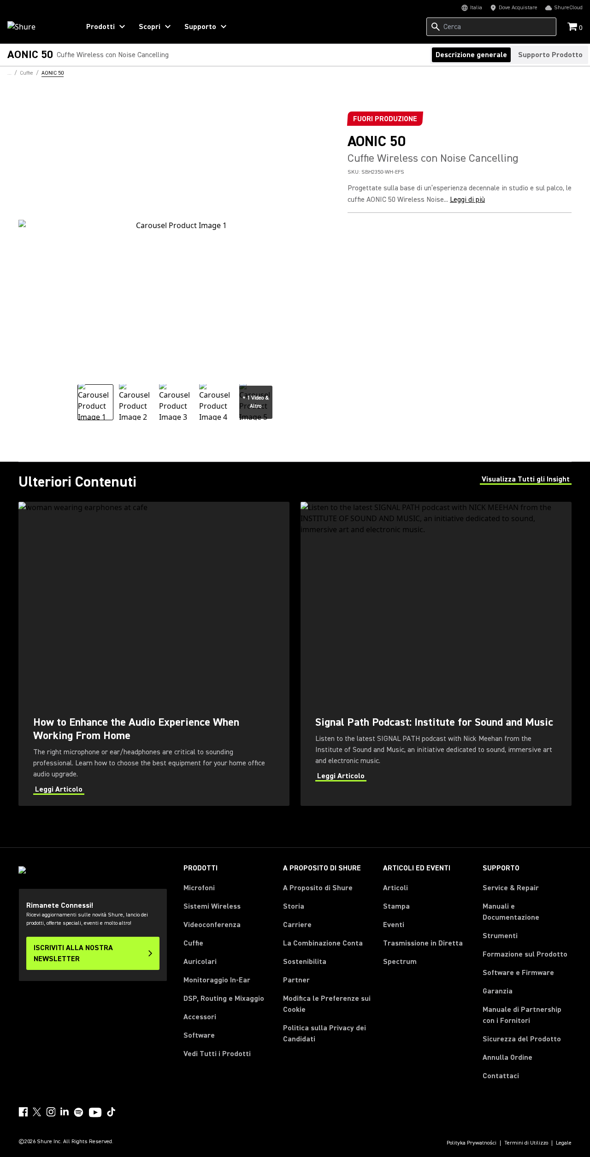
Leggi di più (467, 199)
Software (199, 1035)
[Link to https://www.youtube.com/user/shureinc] (95, 1113)
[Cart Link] (573, 27)
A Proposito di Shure (318, 888)
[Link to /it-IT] (37, 26)
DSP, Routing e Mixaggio (223, 998)
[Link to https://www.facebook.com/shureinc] (23, 1111)
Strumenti (500, 935)
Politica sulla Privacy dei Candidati (324, 1033)
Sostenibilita (304, 961)
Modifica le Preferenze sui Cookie (327, 1004)
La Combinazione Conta (323, 943)
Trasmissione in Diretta (423, 943)
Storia (293, 906)
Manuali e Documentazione (511, 912)
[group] (95, 402)
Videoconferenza (212, 924)
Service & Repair (511, 888)
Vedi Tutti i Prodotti (217, 1053)
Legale (564, 1143)
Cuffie (193, 943)
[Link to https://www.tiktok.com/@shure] (111, 1111)
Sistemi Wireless (212, 906)
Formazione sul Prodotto (525, 954)
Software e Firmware (518, 972)
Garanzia (498, 991)
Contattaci (501, 1076)
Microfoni (199, 888)
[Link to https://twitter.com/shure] (36, 1111)
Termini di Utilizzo (526, 1143)
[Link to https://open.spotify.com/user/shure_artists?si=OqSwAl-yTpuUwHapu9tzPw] (79, 1112)
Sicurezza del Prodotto (522, 1039)
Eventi (393, 924)
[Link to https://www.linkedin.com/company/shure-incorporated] (64, 1111)
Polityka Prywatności (471, 1143)
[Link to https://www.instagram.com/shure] (50, 1111)
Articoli (395, 888)
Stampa (396, 906)
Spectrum (400, 961)
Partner (296, 980)
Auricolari (200, 961)
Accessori (199, 1017)
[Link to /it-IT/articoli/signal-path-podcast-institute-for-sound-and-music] (436, 654)
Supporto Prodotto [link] (550, 54)
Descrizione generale (471, 54)
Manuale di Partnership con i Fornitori (527, 1015)
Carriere (297, 924)
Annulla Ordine (507, 1057)
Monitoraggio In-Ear (216, 980)
